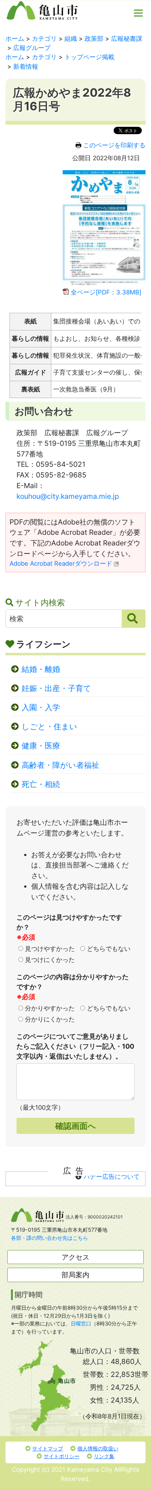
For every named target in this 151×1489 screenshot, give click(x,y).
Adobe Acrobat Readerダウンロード (61, 563)
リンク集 (104, 1456)
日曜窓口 (81, 1323)
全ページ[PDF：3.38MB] (106, 292)
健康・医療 (41, 745)
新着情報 (25, 66)
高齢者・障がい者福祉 (60, 765)
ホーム (14, 38)
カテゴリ (44, 38)
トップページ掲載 (89, 57)
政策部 (94, 38)
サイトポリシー (62, 1456)
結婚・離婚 (41, 669)
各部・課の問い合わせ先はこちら (49, 1238)
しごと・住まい (49, 726)
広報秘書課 (126, 38)
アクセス (75, 1257)
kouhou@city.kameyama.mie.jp (67, 496)
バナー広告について (112, 1176)
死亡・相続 (41, 784)
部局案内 (75, 1274)
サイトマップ (47, 1448)
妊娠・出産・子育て (56, 688)
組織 (71, 38)
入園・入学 (41, 707)
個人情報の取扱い (97, 1448)
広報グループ (32, 47)
